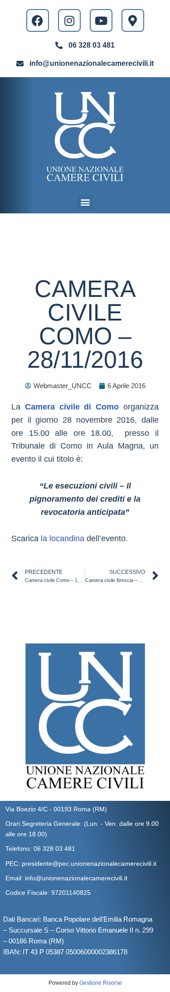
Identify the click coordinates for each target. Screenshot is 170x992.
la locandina (62, 538)
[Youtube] (101, 20)
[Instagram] (69, 20)
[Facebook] (37, 20)
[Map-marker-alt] (132, 20)
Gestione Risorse (100, 983)
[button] (85, 202)
